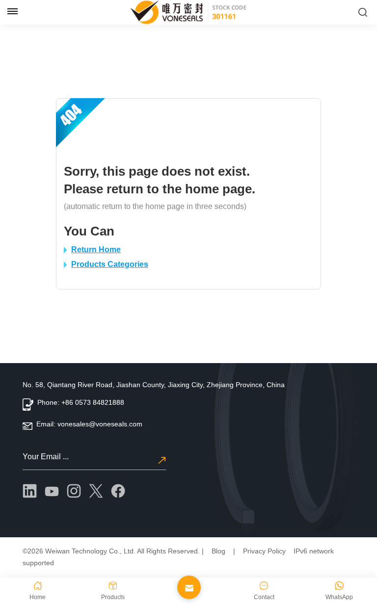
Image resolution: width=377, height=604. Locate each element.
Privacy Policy (264, 551)
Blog (218, 551)
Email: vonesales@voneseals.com (89, 424)
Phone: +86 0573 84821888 (80, 402)
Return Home (96, 249)
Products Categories (109, 264)
